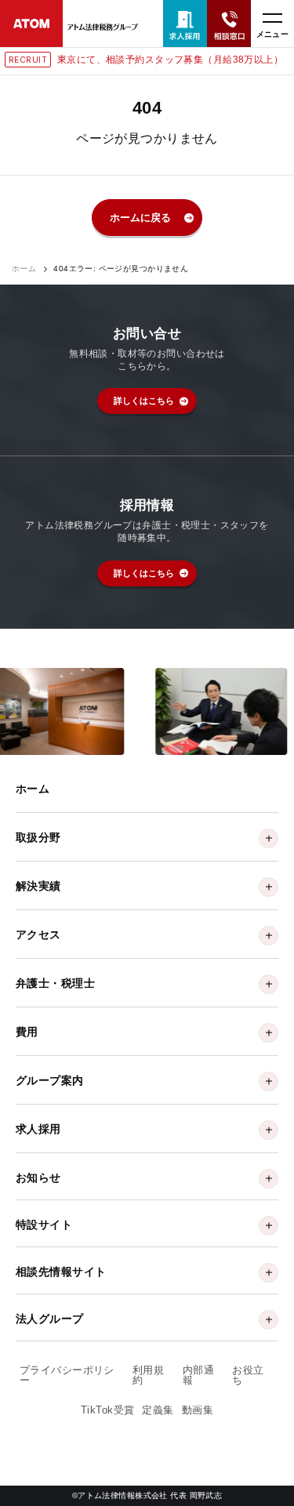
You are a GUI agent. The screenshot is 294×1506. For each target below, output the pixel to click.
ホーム (24, 269)
